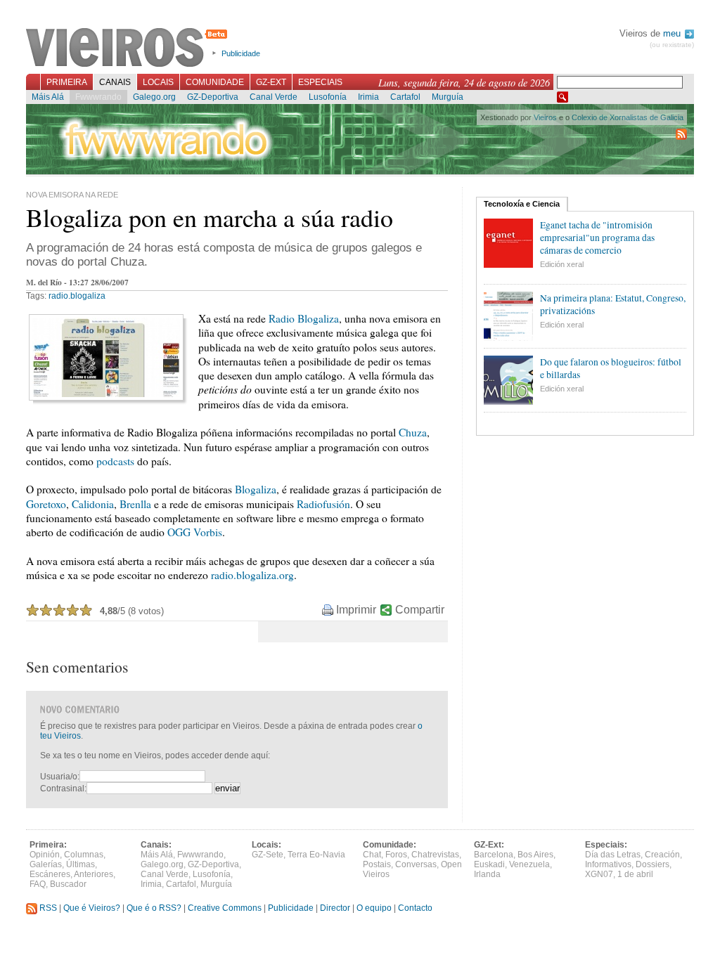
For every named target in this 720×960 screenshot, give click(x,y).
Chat (372, 855)
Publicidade (240, 53)
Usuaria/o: (59, 776)
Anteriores (93, 874)
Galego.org (154, 97)
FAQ (38, 884)
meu (673, 33)
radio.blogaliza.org (252, 575)
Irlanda (487, 874)
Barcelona (493, 855)
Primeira (66, 82)
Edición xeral (562, 264)
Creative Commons (225, 908)
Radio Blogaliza (304, 318)
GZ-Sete (267, 855)
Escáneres (50, 874)
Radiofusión (323, 504)
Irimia (368, 97)
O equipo (374, 908)
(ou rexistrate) (672, 44)
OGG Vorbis (194, 532)
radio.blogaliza (77, 296)
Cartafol (405, 97)
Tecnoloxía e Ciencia (522, 204)
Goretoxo (46, 504)
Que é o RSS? (154, 908)
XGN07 (599, 874)
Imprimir (356, 610)
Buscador (68, 884)
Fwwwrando (98, 97)
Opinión (45, 855)
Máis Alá (48, 97)
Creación (662, 855)
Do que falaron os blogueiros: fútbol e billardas (610, 368)
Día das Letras (613, 855)
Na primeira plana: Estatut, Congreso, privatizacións (613, 304)
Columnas (83, 855)
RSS (47, 908)
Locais (158, 82)
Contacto (415, 908)
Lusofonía (328, 97)
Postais (377, 864)
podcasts (115, 461)
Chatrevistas (435, 855)
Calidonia (93, 504)
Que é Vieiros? (91, 908)
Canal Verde (273, 97)
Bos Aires (535, 855)
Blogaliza (255, 489)
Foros (396, 855)
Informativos (608, 864)
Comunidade (215, 82)
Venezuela (529, 864)
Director (335, 908)
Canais (115, 82)
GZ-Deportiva (212, 97)
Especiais (320, 82)
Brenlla (135, 504)
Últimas (80, 864)
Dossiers (652, 864)
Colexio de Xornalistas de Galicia (627, 117)
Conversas (416, 864)
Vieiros (129, 48)
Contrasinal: (63, 788)
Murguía (447, 97)
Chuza (413, 432)
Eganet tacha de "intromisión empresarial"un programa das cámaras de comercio (597, 238)
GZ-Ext (271, 82)
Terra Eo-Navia (316, 855)
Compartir (419, 610)
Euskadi (489, 864)
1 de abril (635, 874)
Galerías (46, 864)
